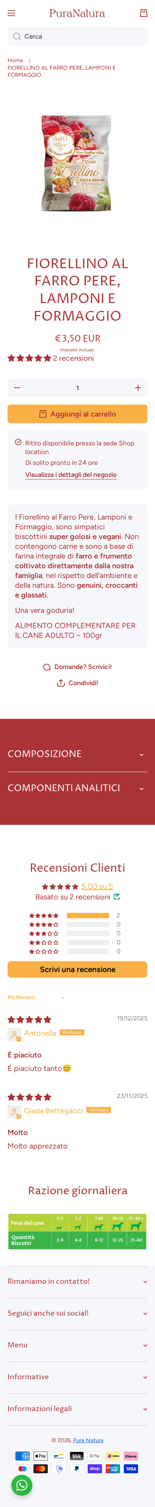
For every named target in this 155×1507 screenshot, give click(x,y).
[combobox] (77, 36)
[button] (143, 13)
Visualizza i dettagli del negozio (71, 474)
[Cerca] (14, 36)
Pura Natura (88, 1440)
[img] (29, 1019)
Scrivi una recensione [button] (77, 969)
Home (15, 60)
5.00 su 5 (97, 886)
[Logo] (77, 13)
